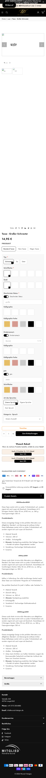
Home (4, 19)
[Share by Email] (34, 228)
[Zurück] (4, 44)
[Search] (7, 12)
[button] (42, 12)
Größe (6, 684)
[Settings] (38, 12)
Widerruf (9, 5)
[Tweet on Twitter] (19, 228)
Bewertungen (9, 678)
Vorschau (23, 428)
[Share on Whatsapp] (31, 228)
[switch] (6, 296)
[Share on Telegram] (28, 228)
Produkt (6, 243)
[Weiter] (41, 44)
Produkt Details (10, 496)
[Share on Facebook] (16, 228)
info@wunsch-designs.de (15, 710)
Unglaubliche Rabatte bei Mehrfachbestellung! (23, 2)
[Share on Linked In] (25, 228)
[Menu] (2, 12)
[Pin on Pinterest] (22, 228)
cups (8, 19)
